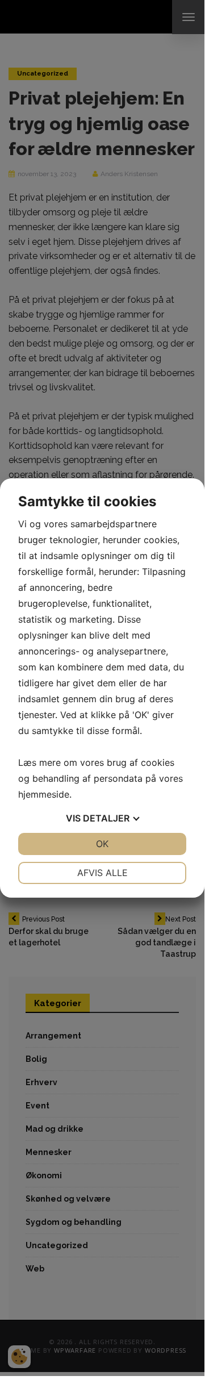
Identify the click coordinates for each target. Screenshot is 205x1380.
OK (102, 843)
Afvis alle (102, 872)
